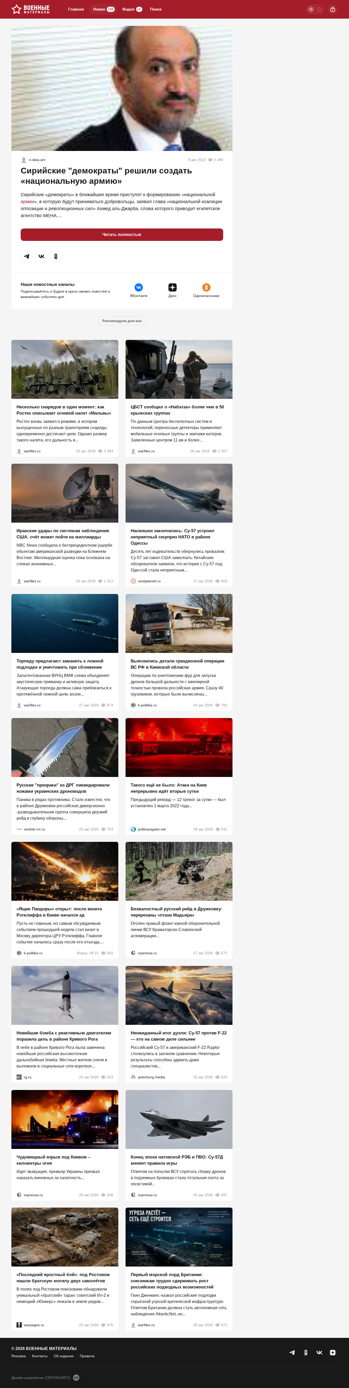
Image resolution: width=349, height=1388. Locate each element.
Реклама (18, 1356)
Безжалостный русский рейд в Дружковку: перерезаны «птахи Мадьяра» (176, 912)
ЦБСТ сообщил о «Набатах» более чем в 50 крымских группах (177, 409)
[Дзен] (333, 1352)
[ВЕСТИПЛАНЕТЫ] (133, 581)
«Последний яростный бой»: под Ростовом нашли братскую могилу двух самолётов (63, 1277)
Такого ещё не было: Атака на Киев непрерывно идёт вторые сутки (169, 788)
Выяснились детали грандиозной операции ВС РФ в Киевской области (177, 664)
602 (110, 953)
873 (110, 705)
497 (224, 1195)
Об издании (64, 1356)
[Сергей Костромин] (19, 581)
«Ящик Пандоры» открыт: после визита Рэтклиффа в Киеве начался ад (59, 912)
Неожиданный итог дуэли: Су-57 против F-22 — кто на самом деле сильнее (179, 1036)
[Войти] (333, 9)
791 (224, 705)
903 (224, 581)
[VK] (319, 1352)
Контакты (40, 1356)
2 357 (222, 451)
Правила (87, 1356)
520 (224, 1077)
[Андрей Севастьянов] (19, 450)
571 (224, 953)
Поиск (156, 9)
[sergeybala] (24, 160)
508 (110, 1195)
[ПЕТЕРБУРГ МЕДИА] (133, 1077)
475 (110, 1325)
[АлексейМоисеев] (19, 1077)
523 (110, 1077)
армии (27, 201)
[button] (27, 256)
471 (224, 1325)
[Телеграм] (292, 1352)
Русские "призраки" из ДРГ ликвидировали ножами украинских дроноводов (63, 788)
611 (224, 829)
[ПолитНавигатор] (133, 829)
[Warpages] (19, 1325)
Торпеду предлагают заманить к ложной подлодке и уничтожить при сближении (60, 664)
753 (110, 829)
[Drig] (19, 829)
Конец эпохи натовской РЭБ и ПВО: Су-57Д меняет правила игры (177, 1159)
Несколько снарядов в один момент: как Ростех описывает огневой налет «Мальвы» (64, 409)
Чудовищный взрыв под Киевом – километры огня (53, 1159)
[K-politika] (133, 705)
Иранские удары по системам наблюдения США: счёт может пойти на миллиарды (63, 533)
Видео (131, 9)
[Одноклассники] (306, 1352)
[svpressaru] (133, 953)
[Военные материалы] (30, 9)
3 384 (108, 451)
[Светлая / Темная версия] (315, 9)
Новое (103, 9)
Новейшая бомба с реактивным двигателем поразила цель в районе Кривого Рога (64, 1036)
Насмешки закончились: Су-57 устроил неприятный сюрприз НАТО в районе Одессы (172, 537)
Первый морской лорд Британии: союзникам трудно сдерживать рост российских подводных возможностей (172, 1281)
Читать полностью (121, 234)
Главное (76, 9)
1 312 (108, 581)
